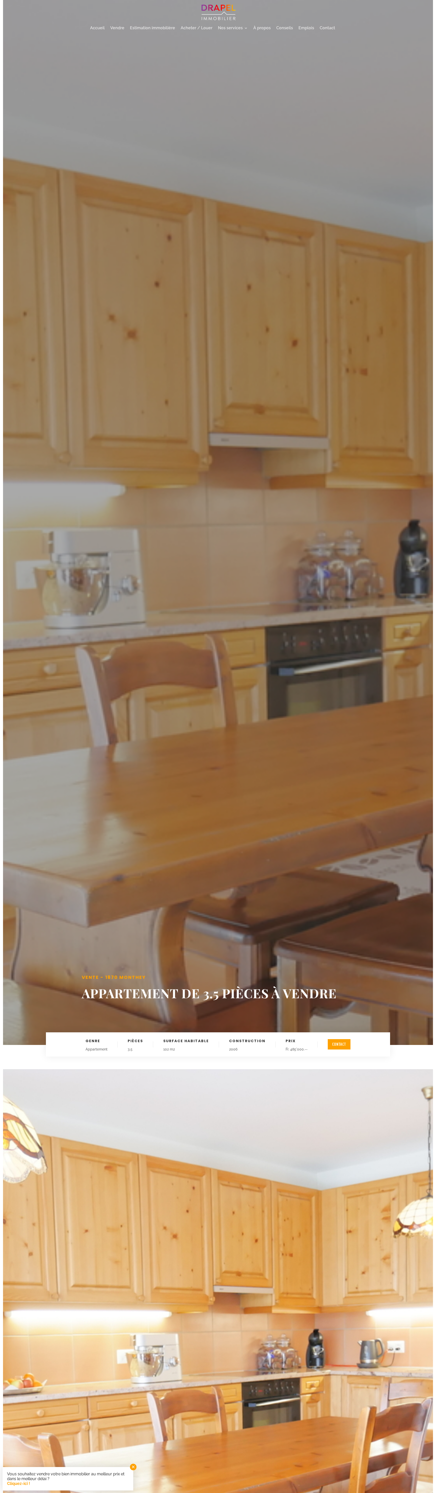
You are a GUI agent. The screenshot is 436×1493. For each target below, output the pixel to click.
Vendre (117, 28)
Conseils (284, 28)
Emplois (306, 28)
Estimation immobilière (152, 28)
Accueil (97, 28)
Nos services (230, 28)
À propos (262, 28)
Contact (327, 28)
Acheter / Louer (196, 28)
